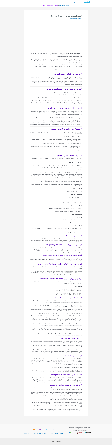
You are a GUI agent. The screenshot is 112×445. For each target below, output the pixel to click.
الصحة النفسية (41, 2)
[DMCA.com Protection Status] (88, 432)
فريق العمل (33, 433)
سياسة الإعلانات (47, 433)
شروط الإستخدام (39, 433)
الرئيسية (79, 2)
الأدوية (75, 2)
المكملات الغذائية (61, 2)
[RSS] (34, 429)
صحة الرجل (48, 2)
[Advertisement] (56, 28)
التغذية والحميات (69, 2)
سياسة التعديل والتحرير (54, 433)
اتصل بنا (25, 433)
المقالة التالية (27, 419)
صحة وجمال (54, 2)
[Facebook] (52, 429)
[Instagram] (40, 429)
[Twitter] (46, 429)
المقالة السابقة (84, 419)
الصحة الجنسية (34, 2)
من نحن (29, 433)
